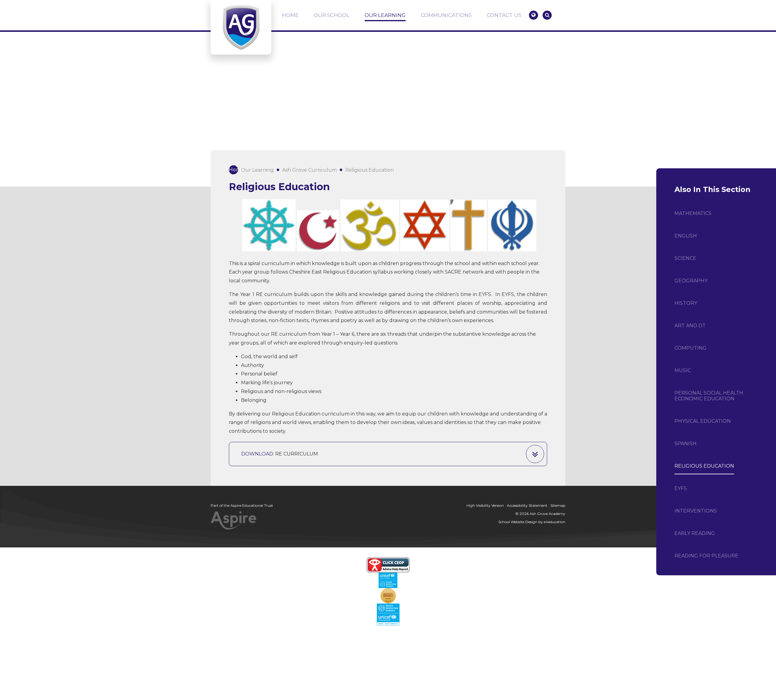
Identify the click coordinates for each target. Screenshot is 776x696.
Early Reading (694, 533)
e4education (554, 521)
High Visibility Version (485, 505)
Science (685, 258)
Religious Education (369, 170)
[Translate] (533, 15)
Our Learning (257, 170)
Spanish (685, 443)
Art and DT (690, 325)
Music (682, 370)
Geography (690, 281)
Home (233, 170)
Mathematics (692, 213)
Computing (690, 348)
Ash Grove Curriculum (309, 170)
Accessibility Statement (527, 505)
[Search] (547, 15)
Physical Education (702, 421)
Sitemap (557, 505)
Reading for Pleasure (706, 556)
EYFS (680, 488)
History (685, 303)
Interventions (695, 511)
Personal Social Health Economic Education (708, 396)
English (685, 236)
